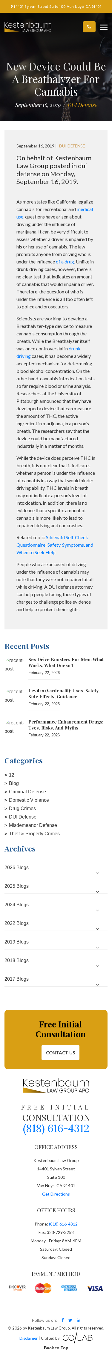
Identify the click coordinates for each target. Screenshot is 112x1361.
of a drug (65, 261)
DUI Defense (22, 816)
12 (11, 774)
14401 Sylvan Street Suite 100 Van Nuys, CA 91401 (57, 6)
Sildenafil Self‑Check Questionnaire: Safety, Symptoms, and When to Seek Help (54, 544)
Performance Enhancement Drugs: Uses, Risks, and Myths (65, 725)
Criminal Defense (27, 791)
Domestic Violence (29, 800)
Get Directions (56, 1193)
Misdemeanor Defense (33, 825)
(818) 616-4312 (56, 1128)
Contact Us (60, 1052)
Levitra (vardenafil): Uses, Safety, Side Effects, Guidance (63, 694)
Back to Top (56, 1347)
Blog (14, 783)
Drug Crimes (22, 808)
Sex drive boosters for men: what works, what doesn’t (66, 662)
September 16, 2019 (37, 104)
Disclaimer (28, 1338)
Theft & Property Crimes (34, 833)
